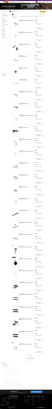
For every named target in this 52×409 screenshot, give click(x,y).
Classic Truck (6, 5)
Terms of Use (11, 406)
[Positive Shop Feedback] (28, 360)
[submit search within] (10, 11)
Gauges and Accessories (15, 5)
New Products (4, 35)
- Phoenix (38, 400)
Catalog (25, 401)
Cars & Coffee (39, 398)
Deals (24, 399)
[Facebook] (38, 407)
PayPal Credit (33, 402)
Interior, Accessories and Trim (10, 5)
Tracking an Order (33, 398)
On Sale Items (4, 34)
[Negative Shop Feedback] (30, 360)
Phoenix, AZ (4, 31)
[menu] (1, 2)
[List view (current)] (12, 14)
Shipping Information (33, 399)
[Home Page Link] (5, 2)
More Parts (25, 400)
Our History (27, 398)
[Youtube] (41, 407)
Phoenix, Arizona (42, 398)
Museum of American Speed (29, 399)
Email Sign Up (33, 400)
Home (2, 5)
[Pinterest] (44, 407)
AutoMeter (4, 22)
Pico (3, 23)
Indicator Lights (19, 5)
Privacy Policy (9, 406)
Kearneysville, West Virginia (43, 399)
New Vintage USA (4, 21)
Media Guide (28, 401)
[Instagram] (39, 407)
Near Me (41, 400)
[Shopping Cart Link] (51, 2)
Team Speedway (39, 401)
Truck (4, 5)
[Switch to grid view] (14, 14)
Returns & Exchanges (33, 401)
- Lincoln (38, 399)
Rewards (27, 402)
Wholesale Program (33, 404)
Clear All (13, 16)
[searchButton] (36, 2)
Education (15, 406)
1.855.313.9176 (14, 396)
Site (16, 406)
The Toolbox (28, 400)
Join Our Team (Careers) (28, 403)
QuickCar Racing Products (5, 24)
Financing (32, 403)
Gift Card (25, 402)
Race (24, 398)
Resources (13, 406)
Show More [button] (3, 26)
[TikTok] (40, 407)
